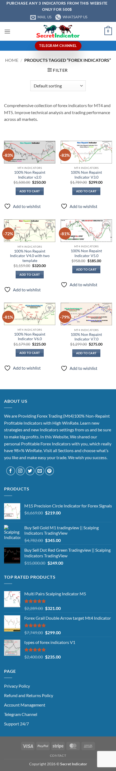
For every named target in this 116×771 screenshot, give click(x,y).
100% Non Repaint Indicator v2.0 (29, 174)
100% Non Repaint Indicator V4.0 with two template (30, 256)
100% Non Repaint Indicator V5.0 (86, 253)
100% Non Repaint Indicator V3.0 (86, 174)
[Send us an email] (39, 470)
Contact (58, 755)
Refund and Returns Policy (28, 695)
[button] (7, 31)
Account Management (24, 704)
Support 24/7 (16, 723)
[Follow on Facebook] (10, 470)
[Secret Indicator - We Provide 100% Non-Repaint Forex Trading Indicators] (58, 31)
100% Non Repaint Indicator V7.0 (86, 337)
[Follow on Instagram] (20, 470)
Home (11, 60)
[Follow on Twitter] (30, 470)
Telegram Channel (20, 714)
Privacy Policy (17, 685)
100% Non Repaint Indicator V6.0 (29, 336)
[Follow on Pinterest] (49, 470)
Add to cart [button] (29, 191)
